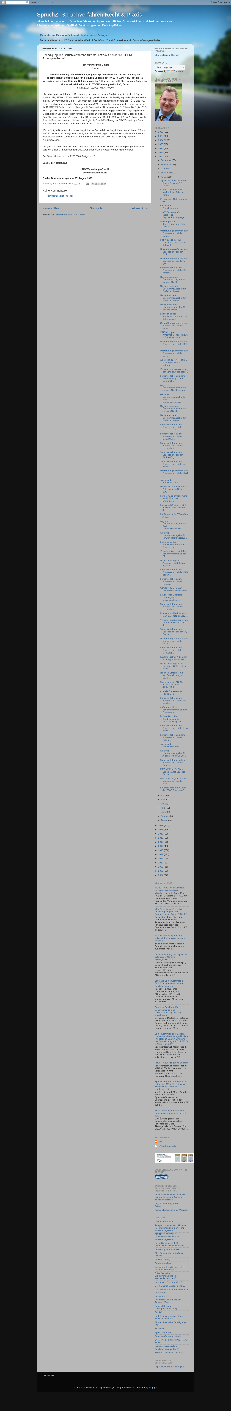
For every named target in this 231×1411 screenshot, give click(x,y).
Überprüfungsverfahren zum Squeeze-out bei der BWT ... (174, 473)
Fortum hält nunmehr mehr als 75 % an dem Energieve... (173, 498)
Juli (163, 795)
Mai (163, 804)
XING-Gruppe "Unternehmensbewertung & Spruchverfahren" (174, 335)
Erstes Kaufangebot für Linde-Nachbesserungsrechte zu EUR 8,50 (170, 1113)
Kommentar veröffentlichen (60, 196)
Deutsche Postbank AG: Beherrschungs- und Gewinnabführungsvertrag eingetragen (168, 1011)
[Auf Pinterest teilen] (104, 183)
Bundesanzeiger (163, 1263)
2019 (161, 825)
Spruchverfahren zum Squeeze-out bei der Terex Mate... (171, 445)
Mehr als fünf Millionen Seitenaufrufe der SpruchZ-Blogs (73, 35)
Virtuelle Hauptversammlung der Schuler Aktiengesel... (174, 370)
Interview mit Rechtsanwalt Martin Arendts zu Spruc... (174, 614)
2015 (161, 842)
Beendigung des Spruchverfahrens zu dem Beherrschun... (174, 316)
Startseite (96, 208)
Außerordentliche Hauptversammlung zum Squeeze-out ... (173, 709)
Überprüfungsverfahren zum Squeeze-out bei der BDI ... (174, 344)
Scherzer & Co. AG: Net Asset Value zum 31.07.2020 (172, 684)
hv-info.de (160, 1296)
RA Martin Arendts (167, 1146)
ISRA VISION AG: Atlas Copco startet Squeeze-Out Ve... (173, 771)
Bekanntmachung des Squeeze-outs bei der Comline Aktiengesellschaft (171, 957)
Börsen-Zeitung (162, 1259)
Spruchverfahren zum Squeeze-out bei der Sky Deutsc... (173, 631)
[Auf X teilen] (98, 183)
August (164, 177)
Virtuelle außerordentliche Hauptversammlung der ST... (173, 553)
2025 (161, 136)
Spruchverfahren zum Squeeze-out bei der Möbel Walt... (171, 436)
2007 (161, 875)
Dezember (166, 160)
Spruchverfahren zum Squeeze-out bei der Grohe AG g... (171, 455)
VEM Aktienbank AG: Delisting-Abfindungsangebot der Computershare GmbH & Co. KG (171, 911)
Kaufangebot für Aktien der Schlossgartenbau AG (173, 658)
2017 (161, 834)
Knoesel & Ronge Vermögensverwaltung (166, 1307)
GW (160, 1141)
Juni (163, 799)
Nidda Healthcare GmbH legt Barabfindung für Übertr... (172, 675)
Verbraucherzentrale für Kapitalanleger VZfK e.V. (167, 1347)
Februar (165, 816)
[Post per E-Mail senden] (87, 183)
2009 (161, 867)
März (163, 812)
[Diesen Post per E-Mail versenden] (92, 183)
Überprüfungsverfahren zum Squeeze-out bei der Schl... (174, 252)
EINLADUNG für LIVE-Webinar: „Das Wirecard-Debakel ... (173, 242)
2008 (161, 871)
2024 (161, 140)
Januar (164, 820)
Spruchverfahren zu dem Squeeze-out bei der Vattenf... (172, 737)
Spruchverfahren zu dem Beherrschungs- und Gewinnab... (172, 378)
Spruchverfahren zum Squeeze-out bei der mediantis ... (171, 650)
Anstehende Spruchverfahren (169, 206)
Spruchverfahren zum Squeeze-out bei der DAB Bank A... (174, 572)
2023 (161, 144)
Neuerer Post (51, 208)
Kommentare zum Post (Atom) (70, 215)
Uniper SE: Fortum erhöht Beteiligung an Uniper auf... (173, 489)
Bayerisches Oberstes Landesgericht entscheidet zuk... (171, 597)
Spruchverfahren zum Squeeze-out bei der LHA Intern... (173, 728)
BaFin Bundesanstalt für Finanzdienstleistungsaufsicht (169, 1244)
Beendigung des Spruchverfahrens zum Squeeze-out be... (172, 544)
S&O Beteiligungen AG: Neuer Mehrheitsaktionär (173, 589)
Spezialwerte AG (163, 1332)
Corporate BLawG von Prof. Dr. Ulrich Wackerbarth (170, 1268)
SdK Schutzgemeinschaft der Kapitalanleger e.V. (169, 1317)
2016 (161, 838)
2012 (161, 854)
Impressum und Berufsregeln (169, 1367)
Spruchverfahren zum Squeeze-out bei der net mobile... (173, 464)
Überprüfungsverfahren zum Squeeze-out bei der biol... (174, 353)
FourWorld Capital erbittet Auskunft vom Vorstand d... (173, 507)
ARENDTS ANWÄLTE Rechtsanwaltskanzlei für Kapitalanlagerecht (167, 1236)
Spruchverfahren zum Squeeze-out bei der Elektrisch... (171, 581)
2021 (161, 152)
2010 (161, 863)
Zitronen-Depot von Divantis (169, 1352)
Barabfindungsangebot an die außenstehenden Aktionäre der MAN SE (170, 938)
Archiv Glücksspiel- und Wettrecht (171, 1210)
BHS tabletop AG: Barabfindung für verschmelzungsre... (171, 719)
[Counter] (162, 1178)
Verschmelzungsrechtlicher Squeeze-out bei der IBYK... (173, 781)
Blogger (153, 1387)
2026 (161, 132)
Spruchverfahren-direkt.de (168, 1336)
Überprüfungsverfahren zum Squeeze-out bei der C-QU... (174, 261)
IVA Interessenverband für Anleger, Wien (168, 1301)
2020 (161, 157)
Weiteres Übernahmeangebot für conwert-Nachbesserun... (173, 387)
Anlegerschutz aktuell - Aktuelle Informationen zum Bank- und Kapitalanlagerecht (170, 1228)
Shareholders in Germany (167, 55)
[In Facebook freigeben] (101, 183)
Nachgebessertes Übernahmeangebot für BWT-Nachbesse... (173, 288)
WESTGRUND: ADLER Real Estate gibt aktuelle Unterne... (174, 362)
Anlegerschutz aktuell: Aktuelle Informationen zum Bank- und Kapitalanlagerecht (170, 1197)
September (166, 173)
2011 (161, 858)
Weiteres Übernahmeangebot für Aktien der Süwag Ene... (173, 753)
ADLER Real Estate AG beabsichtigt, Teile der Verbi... (172, 192)
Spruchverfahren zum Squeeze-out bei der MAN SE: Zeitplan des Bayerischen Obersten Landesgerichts (171, 1085)
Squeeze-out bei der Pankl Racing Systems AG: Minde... (173, 183)
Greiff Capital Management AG (170, 1286)
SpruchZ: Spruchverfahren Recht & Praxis (89, 14)
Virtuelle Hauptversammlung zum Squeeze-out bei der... (174, 622)
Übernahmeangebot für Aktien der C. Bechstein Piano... (173, 666)
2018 (161, 829)
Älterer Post (140, 208)
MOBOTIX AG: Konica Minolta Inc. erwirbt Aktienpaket (169, 889)
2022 (161, 148)
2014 (161, 846)
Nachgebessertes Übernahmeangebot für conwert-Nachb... (173, 279)
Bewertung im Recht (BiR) (168, 1249)
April (163, 808)
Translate (178, 71)
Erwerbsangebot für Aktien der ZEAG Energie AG (173, 789)
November (166, 164)
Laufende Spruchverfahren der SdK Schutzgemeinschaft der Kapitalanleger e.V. (170, 983)
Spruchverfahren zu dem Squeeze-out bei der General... (172, 762)
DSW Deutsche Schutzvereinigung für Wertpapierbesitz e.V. (165, 1276)
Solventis (159, 1329)
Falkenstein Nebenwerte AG (169, 1282)
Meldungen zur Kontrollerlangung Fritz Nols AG (172, 224)
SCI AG (158, 1312)
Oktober (165, 168)
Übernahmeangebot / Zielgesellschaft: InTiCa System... (173, 563)
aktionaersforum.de (164, 1221)
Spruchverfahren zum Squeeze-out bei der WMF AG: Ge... (171, 427)
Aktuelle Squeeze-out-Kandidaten (171, 692)
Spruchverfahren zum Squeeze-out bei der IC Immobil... (173, 270)
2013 (161, 850)
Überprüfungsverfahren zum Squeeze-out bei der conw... (174, 233)
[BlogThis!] (95, 183)
